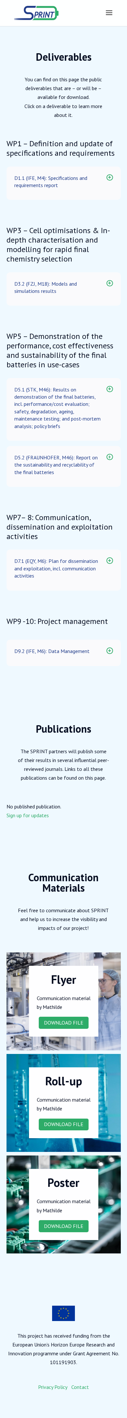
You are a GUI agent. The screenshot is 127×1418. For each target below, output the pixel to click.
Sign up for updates (28, 815)
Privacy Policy (52, 1387)
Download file (63, 1022)
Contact (80, 1387)
